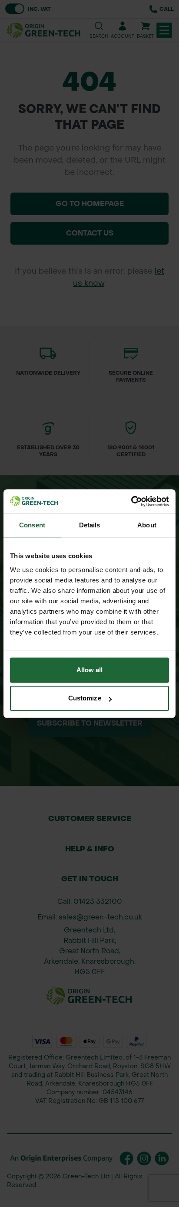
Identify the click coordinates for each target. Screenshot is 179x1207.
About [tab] (146, 525)
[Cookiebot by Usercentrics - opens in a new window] (131, 501)
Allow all (89, 670)
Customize (84, 698)
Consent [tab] (32, 525)
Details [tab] (89, 525)
